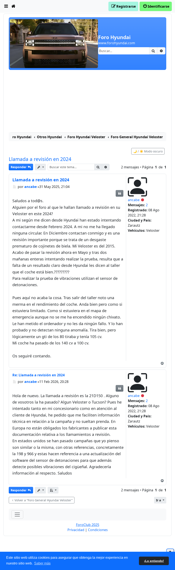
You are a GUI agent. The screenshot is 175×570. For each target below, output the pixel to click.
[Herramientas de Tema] (40, 167)
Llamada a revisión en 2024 (40, 159)
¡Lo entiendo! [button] (154, 561)
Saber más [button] (42, 563)
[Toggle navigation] (17, 514)
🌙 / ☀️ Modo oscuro (148, 151)
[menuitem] (6, 6)
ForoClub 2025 (87, 524)
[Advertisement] (87, 102)
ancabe (134, 200)
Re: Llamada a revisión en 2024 (38, 375)
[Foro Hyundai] (54, 43)
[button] (53, 490)
